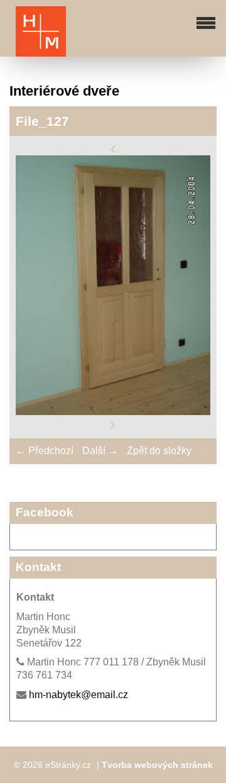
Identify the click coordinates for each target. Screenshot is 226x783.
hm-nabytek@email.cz (78, 694)
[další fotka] (113, 424)
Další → (100, 450)
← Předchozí (44, 450)
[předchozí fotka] (113, 148)
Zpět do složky (159, 450)
